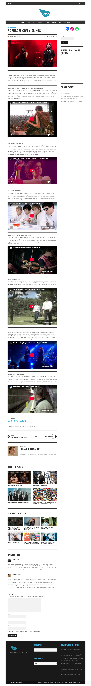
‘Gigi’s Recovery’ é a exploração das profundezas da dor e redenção (31, 528)
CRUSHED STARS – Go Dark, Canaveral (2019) (47, 528)
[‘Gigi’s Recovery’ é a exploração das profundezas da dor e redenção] (30, 521)
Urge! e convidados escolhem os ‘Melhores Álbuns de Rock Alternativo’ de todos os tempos (44, 503)
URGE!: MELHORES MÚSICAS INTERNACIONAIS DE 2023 (18, 502)
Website (9, 625)
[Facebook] (77, 3)
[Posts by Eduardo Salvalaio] (8, 36)
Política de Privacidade (15, 652)
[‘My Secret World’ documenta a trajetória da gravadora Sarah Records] (30, 537)
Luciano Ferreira (16, 559)
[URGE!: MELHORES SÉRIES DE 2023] (43, 477)
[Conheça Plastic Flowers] (13, 537)
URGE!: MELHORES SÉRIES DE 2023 (40, 485)
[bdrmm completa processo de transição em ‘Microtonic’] (47, 537)
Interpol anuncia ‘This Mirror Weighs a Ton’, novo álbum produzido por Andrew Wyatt (71, 669)
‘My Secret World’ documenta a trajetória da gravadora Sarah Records (31, 544)
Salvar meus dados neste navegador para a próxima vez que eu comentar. (25, 631)
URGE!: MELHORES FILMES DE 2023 (15, 485)
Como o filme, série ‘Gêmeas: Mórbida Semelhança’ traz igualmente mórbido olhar (14, 528)
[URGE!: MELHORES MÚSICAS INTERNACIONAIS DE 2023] (17, 494)
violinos (33, 426)
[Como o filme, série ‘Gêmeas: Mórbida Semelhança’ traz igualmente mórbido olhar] (13, 521)
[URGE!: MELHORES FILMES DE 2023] (17, 477)
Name (9, 614)
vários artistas (29, 426)
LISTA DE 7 (13, 27)
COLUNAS (9, 27)
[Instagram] (79, 3)
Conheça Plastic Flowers (13, 542)
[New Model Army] (32, 53)
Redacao (63, 92)
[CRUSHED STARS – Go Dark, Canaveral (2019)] (47, 521)
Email (9, 620)
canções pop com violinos (20, 426)
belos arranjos (11, 426)
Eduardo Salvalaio (13, 36)
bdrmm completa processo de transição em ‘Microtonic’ (48, 543)
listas (26, 426)
